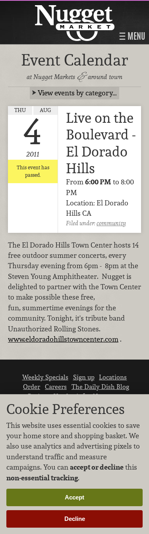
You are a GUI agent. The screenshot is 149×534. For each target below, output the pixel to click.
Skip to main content (37, 6)
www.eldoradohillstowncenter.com (63, 339)
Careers (56, 387)
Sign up (84, 377)
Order (31, 387)
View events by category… (77, 92)
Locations (113, 377)
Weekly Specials (45, 377)
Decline (74, 518)
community (111, 223)
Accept (74, 497)
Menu (135, 36)
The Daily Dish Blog (100, 387)
